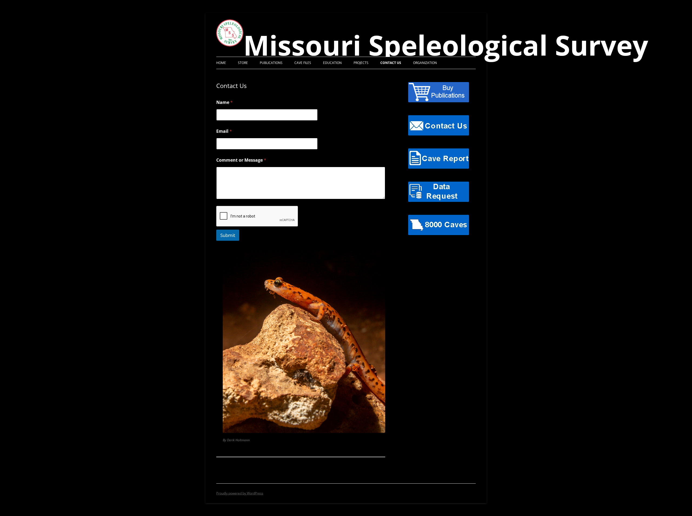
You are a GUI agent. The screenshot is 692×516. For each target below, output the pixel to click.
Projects (361, 62)
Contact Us (390, 62)
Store (243, 62)
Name (224, 102)
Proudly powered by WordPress (239, 493)
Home (221, 62)
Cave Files (302, 62)
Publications (271, 62)
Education (332, 62)
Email (224, 131)
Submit (227, 235)
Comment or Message (241, 160)
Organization (425, 62)
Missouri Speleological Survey (445, 45)
